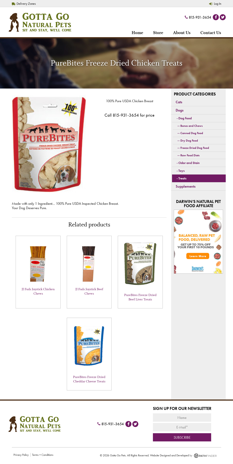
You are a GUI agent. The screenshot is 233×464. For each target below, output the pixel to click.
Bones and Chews (191, 126)
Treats (182, 178)
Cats (179, 102)
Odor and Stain (189, 163)
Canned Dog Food (191, 133)
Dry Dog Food (189, 140)
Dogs (179, 110)
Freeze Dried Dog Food (194, 148)
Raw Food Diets (190, 155)
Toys (181, 171)
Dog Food (185, 118)
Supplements (186, 186)
